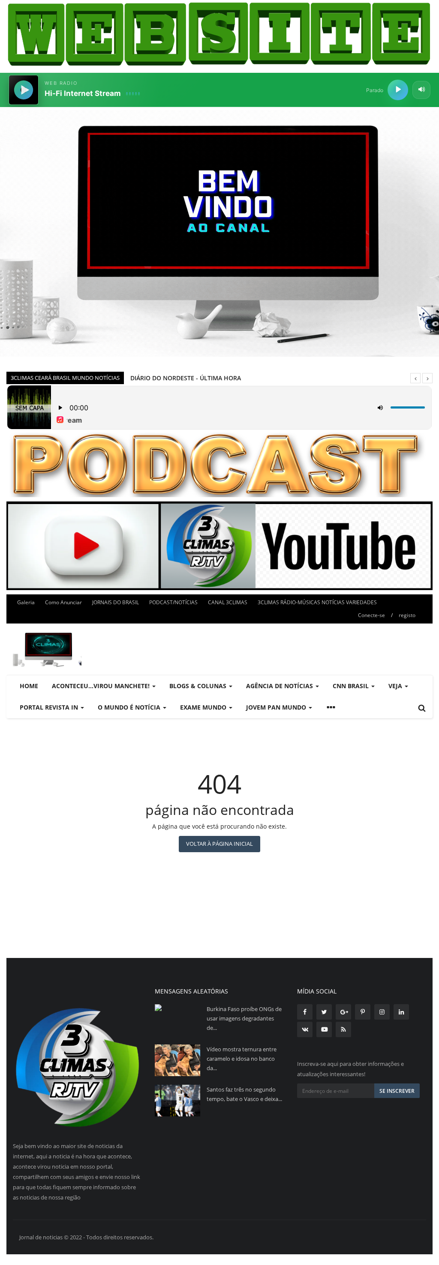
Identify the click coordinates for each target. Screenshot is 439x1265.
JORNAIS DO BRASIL (115, 602)
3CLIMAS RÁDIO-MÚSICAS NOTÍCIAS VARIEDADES (317, 602)
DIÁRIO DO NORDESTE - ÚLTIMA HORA (185, 378)
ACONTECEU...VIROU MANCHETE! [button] (101, 686)
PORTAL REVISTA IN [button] (50, 707)
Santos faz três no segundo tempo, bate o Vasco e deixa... (244, 1094)
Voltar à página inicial (219, 843)
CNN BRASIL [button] (351, 686)
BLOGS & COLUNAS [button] (198, 686)
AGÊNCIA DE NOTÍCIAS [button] (280, 686)
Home (29, 686)
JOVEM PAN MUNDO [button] (277, 707)
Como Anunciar (63, 602)
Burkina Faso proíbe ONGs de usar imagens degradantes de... (244, 1018)
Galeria (26, 602)
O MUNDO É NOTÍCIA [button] (130, 707)
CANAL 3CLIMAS (227, 602)
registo (407, 615)
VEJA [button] (396, 686)
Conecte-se (371, 615)
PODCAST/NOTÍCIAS (173, 602)
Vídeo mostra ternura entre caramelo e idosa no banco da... (242, 1058)
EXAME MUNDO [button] (204, 707)
